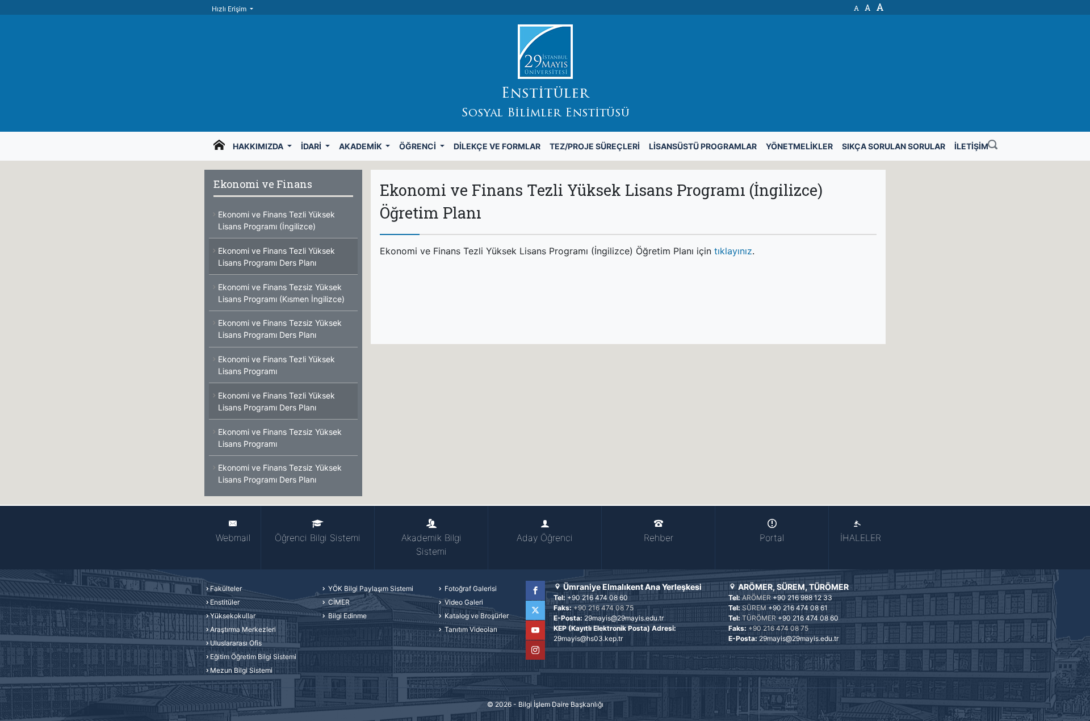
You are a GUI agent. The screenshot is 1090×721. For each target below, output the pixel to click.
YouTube (535, 630)
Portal (772, 537)
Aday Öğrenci (545, 537)
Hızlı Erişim (230, 9)
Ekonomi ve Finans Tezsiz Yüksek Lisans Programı (280, 437)
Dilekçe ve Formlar (497, 146)
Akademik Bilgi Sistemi (431, 544)
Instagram (535, 650)
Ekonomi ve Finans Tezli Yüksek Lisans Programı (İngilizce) (276, 220)
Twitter (535, 610)
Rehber (658, 537)
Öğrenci (418, 146)
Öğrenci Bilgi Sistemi (317, 537)
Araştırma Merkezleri (243, 629)
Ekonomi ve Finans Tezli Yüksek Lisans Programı (276, 365)
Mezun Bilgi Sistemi (241, 670)
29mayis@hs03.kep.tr (588, 638)
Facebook (535, 590)
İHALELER (860, 537)
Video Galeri (463, 602)
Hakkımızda (259, 146)
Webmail (233, 537)
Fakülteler (226, 588)
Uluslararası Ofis (236, 643)
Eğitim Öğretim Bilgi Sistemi (253, 656)
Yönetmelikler (799, 146)
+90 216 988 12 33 (802, 597)
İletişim (971, 146)
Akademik (361, 146)
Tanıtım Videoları (470, 629)
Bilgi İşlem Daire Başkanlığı (560, 704)
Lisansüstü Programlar (703, 146)
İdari (312, 146)
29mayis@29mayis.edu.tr (624, 618)
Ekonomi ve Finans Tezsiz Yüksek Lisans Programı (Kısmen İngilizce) (281, 293)
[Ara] (992, 146)
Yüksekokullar (232, 615)
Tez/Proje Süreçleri (595, 146)
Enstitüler (225, 602)
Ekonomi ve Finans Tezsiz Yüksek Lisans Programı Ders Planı (280, 328)
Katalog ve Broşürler (476, 615)
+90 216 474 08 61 (798, 607)
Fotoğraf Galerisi (470, 588)
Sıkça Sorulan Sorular (893, 146)
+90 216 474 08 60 (597, 597)
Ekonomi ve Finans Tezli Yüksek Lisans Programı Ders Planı (276, 256)
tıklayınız (733, 251)
